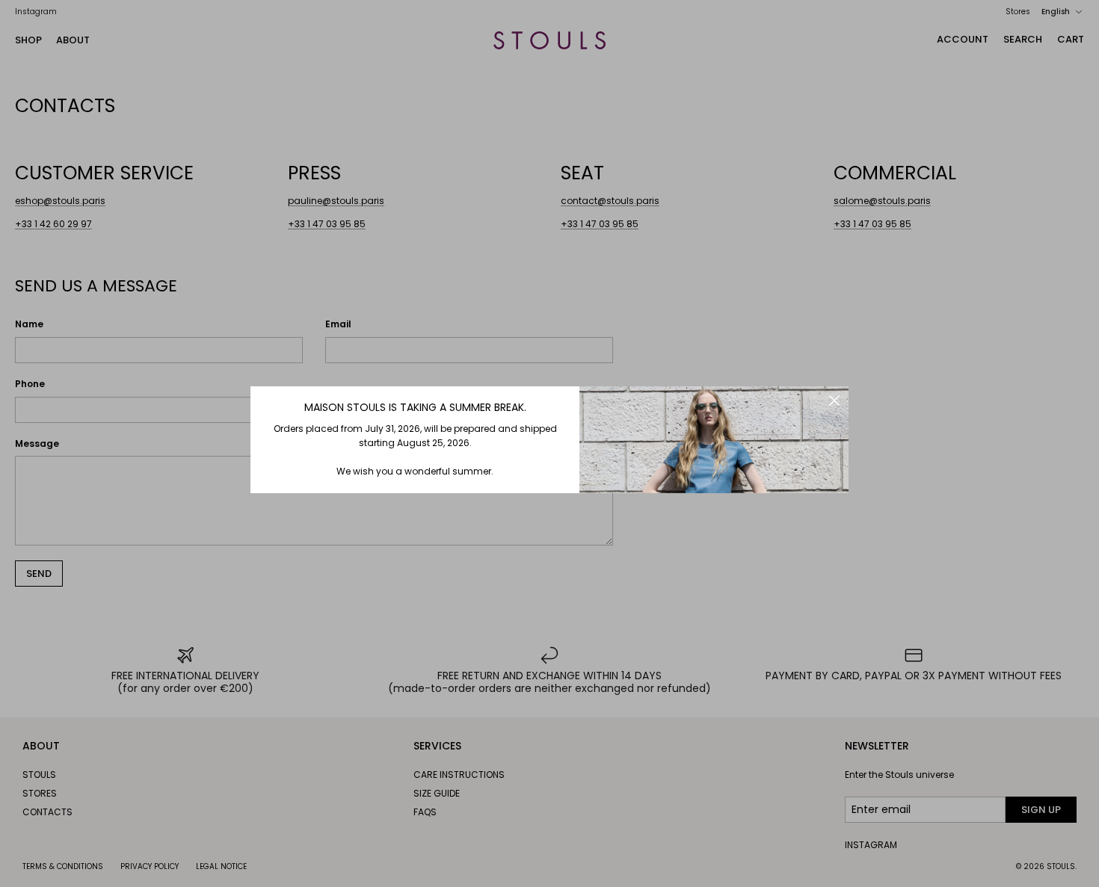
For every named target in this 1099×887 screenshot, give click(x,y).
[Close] (834, 400)
